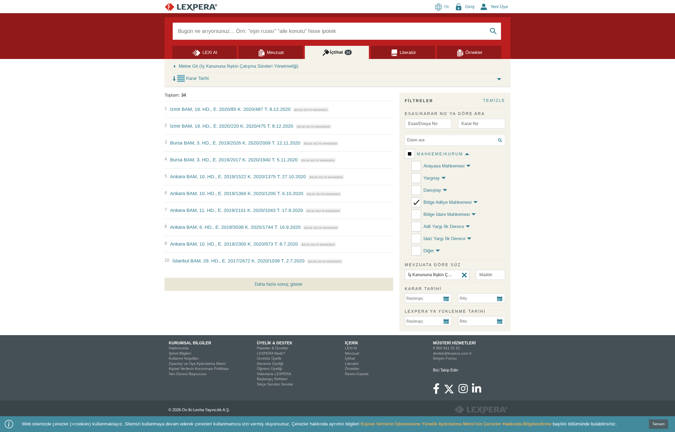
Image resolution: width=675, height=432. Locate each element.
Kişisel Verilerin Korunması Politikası (199, 368)
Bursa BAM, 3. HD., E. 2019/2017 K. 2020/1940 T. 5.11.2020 (234, 159)
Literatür (352, 363)
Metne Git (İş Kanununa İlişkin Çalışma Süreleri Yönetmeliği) (238, 66)
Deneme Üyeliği (270, 363)
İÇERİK (351, 343)
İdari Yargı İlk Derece (444, 238)
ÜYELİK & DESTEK (274, 343)
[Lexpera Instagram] (465, 391)
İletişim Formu (445, 358)
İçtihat (350, 358)
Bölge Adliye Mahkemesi (447, 202)
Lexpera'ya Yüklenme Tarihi (445, 311)
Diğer (428, 250)
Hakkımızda (179, 348)
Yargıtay (431, 178)
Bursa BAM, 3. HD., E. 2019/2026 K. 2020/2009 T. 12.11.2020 (235, 143)
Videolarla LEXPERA (274, 374)
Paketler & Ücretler (272, 348)
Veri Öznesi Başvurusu (187, 374)
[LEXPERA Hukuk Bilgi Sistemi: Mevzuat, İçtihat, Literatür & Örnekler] (191, 6)
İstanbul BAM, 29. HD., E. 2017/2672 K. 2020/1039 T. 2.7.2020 (238, 261)
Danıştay (432, 190)
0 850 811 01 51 (446, 348)
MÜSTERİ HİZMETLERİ (454, 343)
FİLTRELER (419, 100)
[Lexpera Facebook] (438, 391)
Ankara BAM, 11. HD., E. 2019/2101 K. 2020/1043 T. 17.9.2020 (236, 210)
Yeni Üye (499, 6)
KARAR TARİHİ (423, 288)
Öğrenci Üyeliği (269, 368)
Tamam (658, 424)
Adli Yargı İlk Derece (443, 226)
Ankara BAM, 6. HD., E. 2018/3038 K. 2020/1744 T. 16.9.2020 (235, 227)
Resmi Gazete (357, 374)
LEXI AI (351, 348)
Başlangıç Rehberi (272, 379)
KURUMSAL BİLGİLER (190, 343)
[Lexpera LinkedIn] (478, 391)
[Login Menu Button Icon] (458, 6)
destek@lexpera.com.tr (452, 353)
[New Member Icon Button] (484, 6)
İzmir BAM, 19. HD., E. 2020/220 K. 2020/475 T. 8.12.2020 (231, 126)
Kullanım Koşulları (184, 358)
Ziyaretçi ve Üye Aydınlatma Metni (197, 363)
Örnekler (352, 368)
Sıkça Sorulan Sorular (275, 384)
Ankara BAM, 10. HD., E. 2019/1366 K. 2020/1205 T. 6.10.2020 (236, 193)
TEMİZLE (494, 100)
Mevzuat (352, 353)
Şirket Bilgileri (180, 353)
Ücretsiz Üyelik (269, 358)
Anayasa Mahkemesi (444, 165)
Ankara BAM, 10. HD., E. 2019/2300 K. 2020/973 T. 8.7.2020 (234, 244)
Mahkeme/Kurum (440, 154)
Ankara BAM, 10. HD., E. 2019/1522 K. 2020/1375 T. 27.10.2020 (238, 176)
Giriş (470, 6)
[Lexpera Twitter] (451, 388)
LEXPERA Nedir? (271, 353)
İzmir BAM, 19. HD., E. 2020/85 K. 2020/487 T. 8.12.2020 (230, 109)
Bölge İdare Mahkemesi (446, 214)
